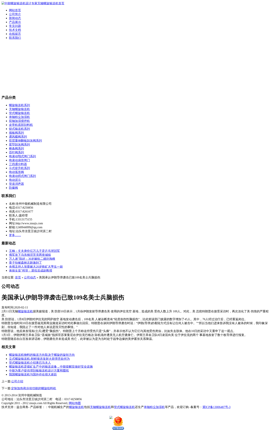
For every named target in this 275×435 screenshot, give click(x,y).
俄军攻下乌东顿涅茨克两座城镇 (30, 254)
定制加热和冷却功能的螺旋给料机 (33, 388)
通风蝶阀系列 (18, 136)
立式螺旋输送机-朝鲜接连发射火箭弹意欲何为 (39, 358)
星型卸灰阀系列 (19, 144)
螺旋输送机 (25, 311)
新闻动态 (15, 18)
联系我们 (15, 37)
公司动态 (30, 277)
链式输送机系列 (19, 128)
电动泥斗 (15, 179)
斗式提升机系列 (19, 168)
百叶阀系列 (16, 152)
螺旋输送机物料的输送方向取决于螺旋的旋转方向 (42, 354)
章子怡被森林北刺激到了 (25, 262)
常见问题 (15, 26)
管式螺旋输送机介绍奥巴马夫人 (30, 362)
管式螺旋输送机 (19, 113)
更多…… (15, 235)
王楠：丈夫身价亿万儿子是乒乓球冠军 (34, 250)
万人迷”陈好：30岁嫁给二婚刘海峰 (32, 258)
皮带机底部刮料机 (21, 124)
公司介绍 (17, 381)
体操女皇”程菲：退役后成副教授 (30, 270)
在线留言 (15, 33)
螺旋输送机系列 (19, 105)
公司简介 (15, 14)
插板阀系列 (16, 132)
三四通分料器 (18, 164)
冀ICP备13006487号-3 (216, 407)
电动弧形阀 (16, 172)
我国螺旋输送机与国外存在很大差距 (33, 374)
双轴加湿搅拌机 (19, 120)
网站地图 (75, 403)
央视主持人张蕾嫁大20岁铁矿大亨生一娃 (36, 266)
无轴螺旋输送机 (19, 109)
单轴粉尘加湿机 (19, 117)
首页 (18, 277)
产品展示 (15, 22)
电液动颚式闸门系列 (22, 156)
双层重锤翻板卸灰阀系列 (25, 140)
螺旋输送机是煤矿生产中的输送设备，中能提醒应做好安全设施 (51, 366)
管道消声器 (16, 183)
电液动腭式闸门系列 (22, 176)
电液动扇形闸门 (19, 160)
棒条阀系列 (16, 148)
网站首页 (15, 10)
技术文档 (15, 29)
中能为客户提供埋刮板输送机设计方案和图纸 (39, 370)
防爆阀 (13, 187)
